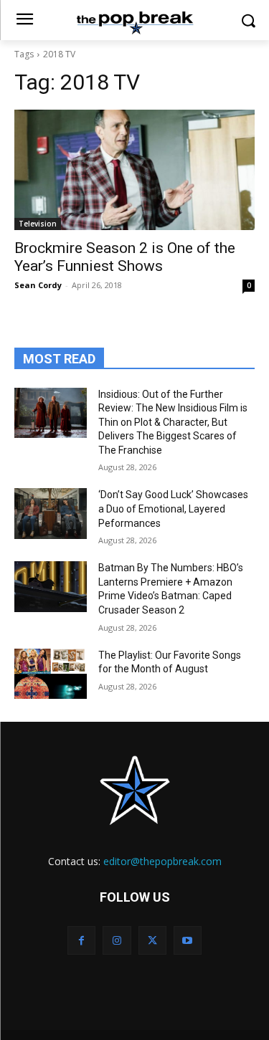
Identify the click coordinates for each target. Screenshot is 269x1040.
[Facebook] (81, 940)
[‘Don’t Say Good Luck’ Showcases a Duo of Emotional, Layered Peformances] (50, 513)
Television (38, 224)
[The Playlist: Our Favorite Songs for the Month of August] (50, 674)
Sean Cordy (38, 285)
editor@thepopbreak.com (162, 861)
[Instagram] (117, 940)
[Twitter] (152, 940)
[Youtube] (188, 940)
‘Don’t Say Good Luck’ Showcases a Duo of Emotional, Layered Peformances (173, 508)
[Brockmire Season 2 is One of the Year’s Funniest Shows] (134, 170)
